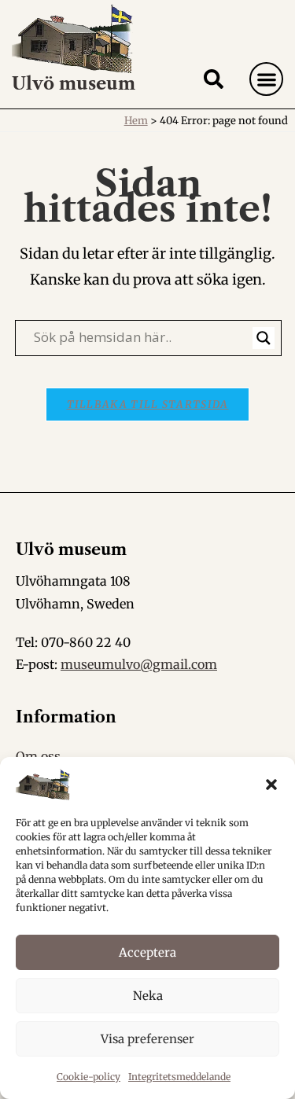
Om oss (38, 756)
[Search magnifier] (264, 338)
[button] (271, 784)
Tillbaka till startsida (148, 404)
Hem (136, 120)
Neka (148, 995)
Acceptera (147, 952)
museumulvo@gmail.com (139, 664)
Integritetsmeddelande (179, 1076)
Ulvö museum (73, 83)
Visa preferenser (147, 1038)
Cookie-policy (88, 1076)
